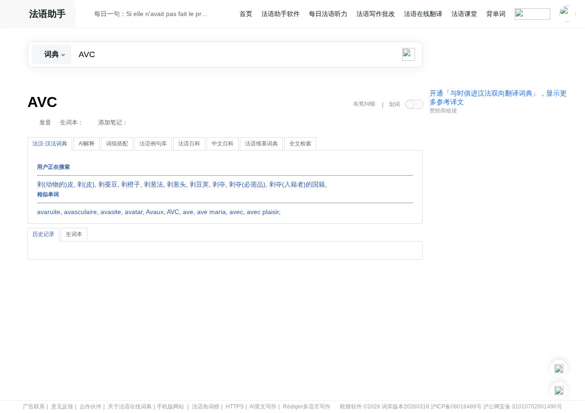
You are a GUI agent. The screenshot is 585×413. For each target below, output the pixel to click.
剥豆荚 (199, 184)
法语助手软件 (280, 13)
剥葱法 (153, 184)
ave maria (211, 211)
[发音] (87, 15)
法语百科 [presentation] (189, 143)
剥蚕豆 (107, 184)
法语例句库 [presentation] (153, 143)
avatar (134, 211)
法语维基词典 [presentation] (261, 143)
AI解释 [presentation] (87, 143)
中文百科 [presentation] (223, 143)
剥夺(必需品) (247, 184)
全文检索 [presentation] (300, 143)
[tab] (49, 144)
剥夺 (219, 184)
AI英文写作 (263, 406)
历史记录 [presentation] (43, 234)
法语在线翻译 (423, 13)
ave (188, 211)
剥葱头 (176, 184)
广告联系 (34, 406)
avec (236, 211)
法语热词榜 (205, 406)
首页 (245, 13)
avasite (111, 211)
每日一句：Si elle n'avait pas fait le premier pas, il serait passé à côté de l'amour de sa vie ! (151, 13)
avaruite (48, 211)
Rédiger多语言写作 (306, 406)
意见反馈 (62, 406)
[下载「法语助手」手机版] (559, 368)
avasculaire (80, 211)
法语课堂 (464, 13)
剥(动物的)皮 (55, 184)
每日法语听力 (328, 13)
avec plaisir (263, 211)
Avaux (155, 211)
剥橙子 (130, 184)
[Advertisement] (498, 257)
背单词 (495, 13)
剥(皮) (86, 184)
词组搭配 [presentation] (117, 143)
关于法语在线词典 (130, 406)
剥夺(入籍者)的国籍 (297, 184)
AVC (173, 211)
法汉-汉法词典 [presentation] (49, 143)
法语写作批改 (375, 13)
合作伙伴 (90, 406)
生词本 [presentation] (74, 234)
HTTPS (235, 406)
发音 (45, 122)
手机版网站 (170, 406)
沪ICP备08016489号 (456, 406)
